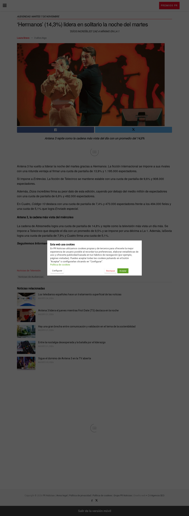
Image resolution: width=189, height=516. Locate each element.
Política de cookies (60, 264)
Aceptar (122, 271)
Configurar (57, 270)
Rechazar (110, 271)
